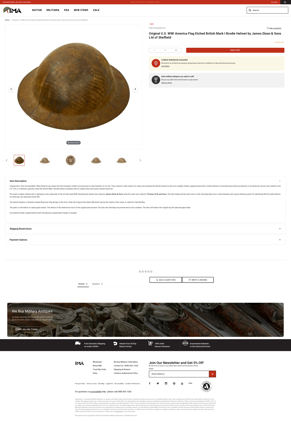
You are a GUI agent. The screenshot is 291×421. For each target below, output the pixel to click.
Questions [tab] (96, 284)
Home (7, 20)
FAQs (95, 373)
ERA (66, 10)
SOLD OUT (235, 50)
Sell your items (166, 83)
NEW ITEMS (81, 10)
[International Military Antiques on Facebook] (149, 383)
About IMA (97, 366)
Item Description (18, 181)
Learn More (165, 66)
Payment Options (18, 239)
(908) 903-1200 (124, 391)
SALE (96, 10)
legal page (118, 411)
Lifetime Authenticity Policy (126, 373)
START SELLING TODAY (26, 329)
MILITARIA (53, 10)
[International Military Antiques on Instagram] (166, 383)
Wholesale (97, 362)
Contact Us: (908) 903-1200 (126, 366)
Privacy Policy (80, 384)
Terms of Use (92, 384)
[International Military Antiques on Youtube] (182, 383)
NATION (37, 10)
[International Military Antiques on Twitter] (157, 383)
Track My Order (99, 369)
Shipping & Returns (122, 369)
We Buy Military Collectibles (126, 362)
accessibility (96, 391)
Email (151, 369)
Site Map (101, 384)
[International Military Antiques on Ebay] (190, 383)
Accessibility (119, 384)
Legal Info (109, 384)
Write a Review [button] (199, 280)
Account (274, 2)
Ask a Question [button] (167, 280)
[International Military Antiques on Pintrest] (174, 383)
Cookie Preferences (132, 384)
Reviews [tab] (81, 284)
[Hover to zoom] (73, 87)
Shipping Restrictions (21, 228)
